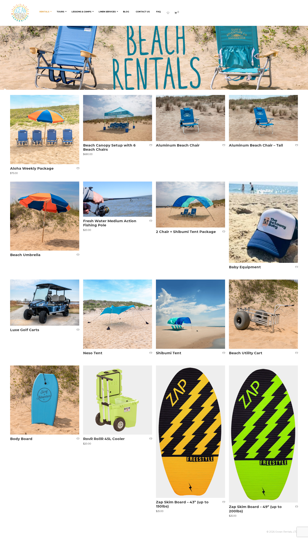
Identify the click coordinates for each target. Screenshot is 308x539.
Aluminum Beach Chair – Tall (256, 145)
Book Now (15, 172)
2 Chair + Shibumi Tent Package (186, 232)
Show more (33, 172)
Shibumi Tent (168, 353)
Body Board (21, 439)
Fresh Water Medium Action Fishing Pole (109, 223)
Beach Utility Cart (245, 353)
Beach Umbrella (25, 255)
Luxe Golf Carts (24, 330)
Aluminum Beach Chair (178, 145)
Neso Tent (92, 353)
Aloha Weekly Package (32, 168)
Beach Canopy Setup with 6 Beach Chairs (109, 147)
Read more (235, 270)
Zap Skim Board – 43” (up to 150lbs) (182, 504)
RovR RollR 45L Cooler (104, 439)
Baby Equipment (245, 267)
